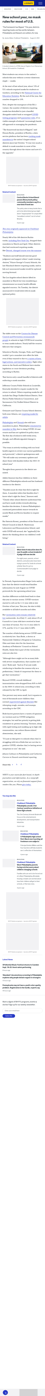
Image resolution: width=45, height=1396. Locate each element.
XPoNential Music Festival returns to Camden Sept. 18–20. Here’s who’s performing (21, 965)
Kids (32, 9)
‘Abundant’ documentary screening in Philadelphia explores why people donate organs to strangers (22, 976)
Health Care (18, 9)
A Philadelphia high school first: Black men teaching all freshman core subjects (31, 839)
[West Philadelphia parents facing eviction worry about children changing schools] (9, 866)
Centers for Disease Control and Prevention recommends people (20, 336)
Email (21, 764)
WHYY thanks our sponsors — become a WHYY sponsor (22, 185)
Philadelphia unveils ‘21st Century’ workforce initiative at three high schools (29, 808)
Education (7, 9)
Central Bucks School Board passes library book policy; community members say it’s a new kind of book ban (29, 201)
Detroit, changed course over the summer (23, 250)
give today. (26, 784)
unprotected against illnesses (21, 702)
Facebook (12, 764)
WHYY (8, 3)
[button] (5, 1392)
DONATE (29, 3)
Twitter (17, 764)
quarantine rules (28, 118)
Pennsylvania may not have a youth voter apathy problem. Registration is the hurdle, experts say (22, 986)
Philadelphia (8, 422)
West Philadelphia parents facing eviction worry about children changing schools (28, 867)
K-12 (27, 9)
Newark (20, 422)
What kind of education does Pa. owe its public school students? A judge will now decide (29, 552)
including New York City (19, 240)
